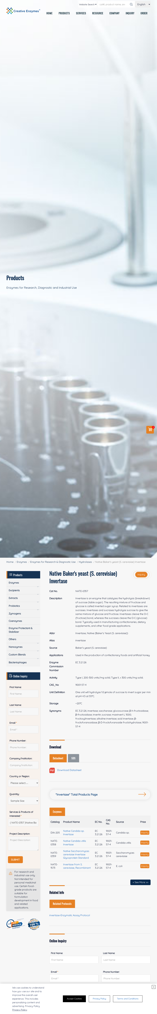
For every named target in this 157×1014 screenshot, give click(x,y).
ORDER (144, 13)
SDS (73, 758)
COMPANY (114, 13)
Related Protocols (62, 904)
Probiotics (14, 605)
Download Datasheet (68, 770)
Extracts (13, 597)
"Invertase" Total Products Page (77, 794)
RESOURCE (97, 13)
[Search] (131, 4)
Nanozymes (16, 646)
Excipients (14, 590)
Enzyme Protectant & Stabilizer (21, 630)
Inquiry (145, 832)
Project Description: (20, 833)
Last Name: (109, 953)
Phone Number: (111, 971)
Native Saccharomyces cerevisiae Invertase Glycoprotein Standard (76, 854)
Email (54, 971)
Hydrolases (85, 561)
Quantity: (14, 794)
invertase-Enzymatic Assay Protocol (69, 915)
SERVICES (81, 13)
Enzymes (22, 561)
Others (12, 639)
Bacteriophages (18, 662)
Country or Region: (20, 776)
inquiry (141, 574)
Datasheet (58, 758)
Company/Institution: (21, 758)
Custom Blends (17, 654)
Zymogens (15, 613)
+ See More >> (140, 882)
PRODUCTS (64, 13)
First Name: (57, 953)
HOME (49, 13)
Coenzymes (15, 620)
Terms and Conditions (127, 998)
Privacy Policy (19, 1009)
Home (9, 561)
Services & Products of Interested (21, 813)
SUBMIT (15, 859)
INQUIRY (130, 13)
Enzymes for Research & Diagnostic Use (53, 561)
